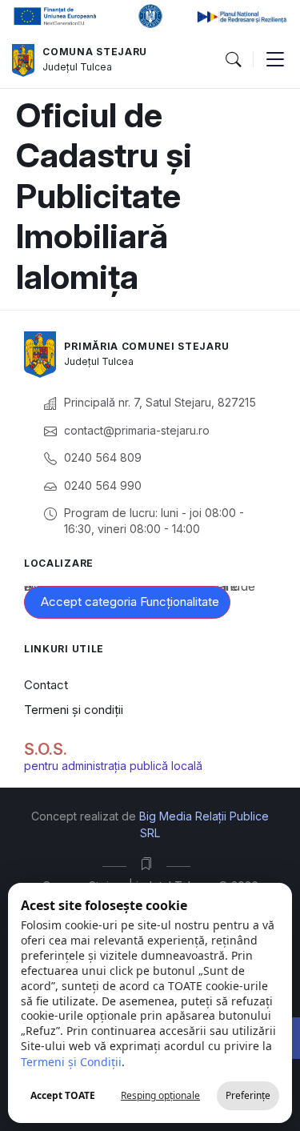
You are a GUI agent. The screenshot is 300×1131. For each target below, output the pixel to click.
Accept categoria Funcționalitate (130, 601)
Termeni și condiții (73, 709)
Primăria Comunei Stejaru (146, 346)
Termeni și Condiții (71, 1061)
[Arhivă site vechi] (150, 863)
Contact (46, 684)
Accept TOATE (62, 1095)
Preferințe (248, 1095)
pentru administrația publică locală (113, 765)
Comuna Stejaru (94, 52)
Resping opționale (160, 1095)
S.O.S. (45, 749)
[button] (233, 60)
